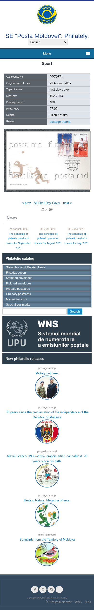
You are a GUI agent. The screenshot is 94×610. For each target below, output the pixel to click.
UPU (88, 602)
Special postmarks (18, 304)
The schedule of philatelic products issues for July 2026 (76, 238)
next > (67, 203)
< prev (26, 203)
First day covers (16, 272)
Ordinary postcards (18, 294)
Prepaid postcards (18, 288)
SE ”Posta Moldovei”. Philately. (47, 35)
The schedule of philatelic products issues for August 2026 (47, 238)
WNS (78, 602)
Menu (47, 53)
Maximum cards (16, 299)
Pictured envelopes (18, 283)
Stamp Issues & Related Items (25, 267)
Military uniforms (47, 373)
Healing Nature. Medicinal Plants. (47, 500)
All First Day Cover (47, 203)
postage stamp (60, 121)
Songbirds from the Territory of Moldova (47, 539)
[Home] (47, 14)
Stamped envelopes (19, 278)
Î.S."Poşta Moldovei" (59, 602)
